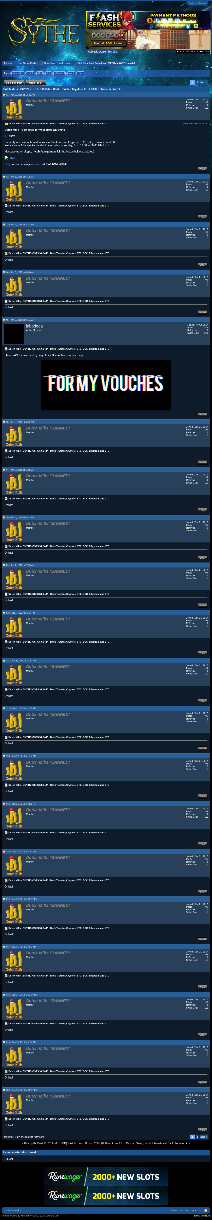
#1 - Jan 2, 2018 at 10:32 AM (20, 95)
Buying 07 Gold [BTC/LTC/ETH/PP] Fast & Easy (53, 1143)
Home (193, 1210)
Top (200, 1210)
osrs (71, 73)
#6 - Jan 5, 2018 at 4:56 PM (20, 422)
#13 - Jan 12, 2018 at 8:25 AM (21, 756)
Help (186, 1210)
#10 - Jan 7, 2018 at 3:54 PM (20, 613)
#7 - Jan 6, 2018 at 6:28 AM (20, 470)
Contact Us (176, 1210)
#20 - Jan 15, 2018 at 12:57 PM (21, 1090)
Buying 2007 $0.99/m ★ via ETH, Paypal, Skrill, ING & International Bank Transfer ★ (136, 1143)
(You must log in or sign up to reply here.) (24, 1137)
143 (206, 327)
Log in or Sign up (197, 3)
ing (48, 73)
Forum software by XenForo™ (29, 1215)
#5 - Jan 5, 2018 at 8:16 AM (20, 320)
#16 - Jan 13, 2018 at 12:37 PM (21, 899)
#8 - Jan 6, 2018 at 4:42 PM (20, 517)
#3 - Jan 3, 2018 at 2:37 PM (20, 224)
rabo (81, 73)
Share (203, 169)
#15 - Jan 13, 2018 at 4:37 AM (21, 851)
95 (206, 102)
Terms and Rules (202, 1215)
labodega (34, 326)
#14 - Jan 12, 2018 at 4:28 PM (21, 804)
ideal (40, 73)
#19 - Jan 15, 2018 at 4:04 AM (21, 1042)
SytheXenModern (13, 1210)
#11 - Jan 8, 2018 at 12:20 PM (21, 660)
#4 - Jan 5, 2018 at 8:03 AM (20, 272)
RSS (205, 1210)
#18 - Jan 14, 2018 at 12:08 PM (21, 994)
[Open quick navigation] (207, 63)
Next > (203, 82)
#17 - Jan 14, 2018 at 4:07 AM (21, 947)
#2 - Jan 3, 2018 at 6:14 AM (20, 176)
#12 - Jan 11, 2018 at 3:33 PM (21, 708)
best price (18, 73)
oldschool (60, 73)
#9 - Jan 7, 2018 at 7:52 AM (20, 565)
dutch (30, 73)
